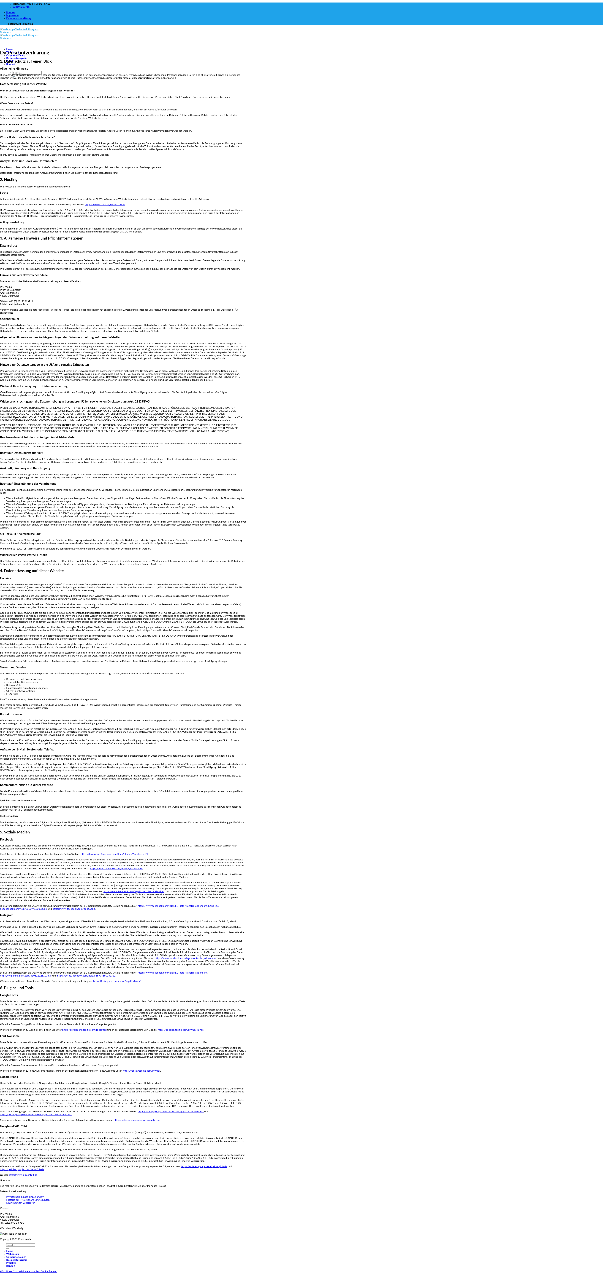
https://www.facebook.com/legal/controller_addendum (133, 891)
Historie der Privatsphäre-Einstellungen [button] (28, 1200)
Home (9, 49)
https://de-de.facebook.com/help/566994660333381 (86, 975)
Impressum (12, 15)
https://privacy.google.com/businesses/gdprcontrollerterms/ (171, 1111)
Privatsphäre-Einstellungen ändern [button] (25, 1197)
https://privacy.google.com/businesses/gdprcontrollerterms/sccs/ (36, 1114)
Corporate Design (16, 1257)
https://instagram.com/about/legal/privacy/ (117, 981)
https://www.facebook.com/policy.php (73, 909)
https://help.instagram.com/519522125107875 (26, 975)
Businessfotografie (16, 58)
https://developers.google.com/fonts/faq (84, 1030)
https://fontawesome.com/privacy (141, 1071)
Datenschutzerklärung (18, 18)
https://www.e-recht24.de (22, 1175)
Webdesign (12, 1254)
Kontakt (10, 12)
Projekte (11, 1263)
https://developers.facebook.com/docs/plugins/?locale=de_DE (115, 854)
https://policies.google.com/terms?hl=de (22, 1169)
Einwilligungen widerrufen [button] (20, 1203)
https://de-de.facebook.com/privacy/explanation (116, 868)
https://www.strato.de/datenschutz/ (105, 204)
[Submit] (7, 1248)
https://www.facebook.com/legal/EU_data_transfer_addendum (172, 906)
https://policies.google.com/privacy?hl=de (181, 1030)
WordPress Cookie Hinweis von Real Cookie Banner (28, 1271)
